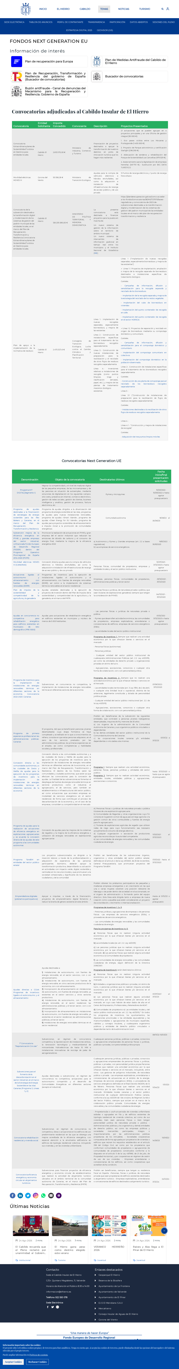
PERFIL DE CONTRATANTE (70, 22)
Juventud (101, 1260)
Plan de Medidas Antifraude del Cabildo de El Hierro (135, 61)
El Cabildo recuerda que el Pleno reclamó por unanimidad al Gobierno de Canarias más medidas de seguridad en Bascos (31, 1250)
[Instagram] (35, 1195)
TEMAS (104, 9)
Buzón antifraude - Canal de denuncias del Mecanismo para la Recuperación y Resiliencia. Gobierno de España (55, 91)
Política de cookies (38, 1355)
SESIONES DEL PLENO (164, 22)
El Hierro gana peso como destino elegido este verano (70, 1250)
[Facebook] (12, 1195)
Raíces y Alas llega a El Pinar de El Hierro (148, 1248)
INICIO (43, 9)
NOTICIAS (123, 9)
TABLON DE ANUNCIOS (40, 22)
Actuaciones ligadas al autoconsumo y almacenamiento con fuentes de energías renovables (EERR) (26, 580)
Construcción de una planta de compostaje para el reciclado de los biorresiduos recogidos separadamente (144, 384)
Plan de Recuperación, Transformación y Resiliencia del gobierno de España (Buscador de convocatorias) (55, 76)
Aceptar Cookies (13, 1361)
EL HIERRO (63, 9)
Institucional (25, 1260)
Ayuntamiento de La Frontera (114, 1286)
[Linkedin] (20, 1195)
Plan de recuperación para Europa (49, 61)
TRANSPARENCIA (96, 22)
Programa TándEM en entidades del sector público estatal (26, 862)
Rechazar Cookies (37, 1361)
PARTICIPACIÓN (117, 22)
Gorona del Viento (108, 1319)
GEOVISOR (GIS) (105, 30)
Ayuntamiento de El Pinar (112, 1297)
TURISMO (144, 9)
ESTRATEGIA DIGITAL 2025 (79, 30)
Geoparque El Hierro (109, 1275)
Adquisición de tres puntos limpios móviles (141, 437)
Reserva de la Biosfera (110, 1280)
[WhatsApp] (43, 1195)
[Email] (51, 1195)
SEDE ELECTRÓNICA (14, 22)
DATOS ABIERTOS (139, 22)
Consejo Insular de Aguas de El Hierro (118, 1314)
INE (95, 253)
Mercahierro (105, 1308)
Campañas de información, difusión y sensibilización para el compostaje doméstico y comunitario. (144, 345)
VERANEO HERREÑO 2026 (109, 1248)
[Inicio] (25, 9)
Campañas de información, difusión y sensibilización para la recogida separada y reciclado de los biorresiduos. (144, 288)
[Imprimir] (59, 1195)
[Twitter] (28, 1195)
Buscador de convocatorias (124, 76)
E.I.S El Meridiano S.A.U (111, 1303)
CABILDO (85, 9)
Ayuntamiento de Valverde (113, 1292)
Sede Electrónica (54, 1302)
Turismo (62, 1260)
